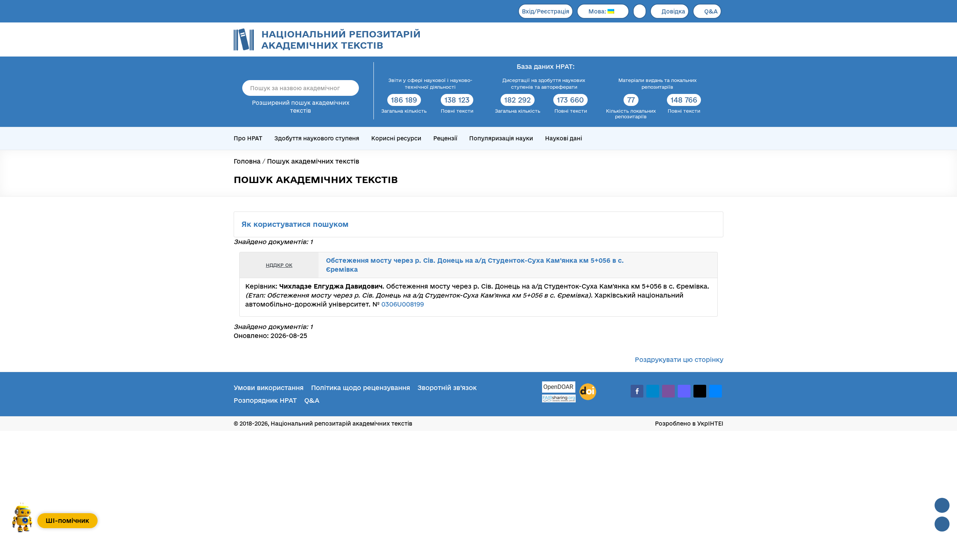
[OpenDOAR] (559, 388)
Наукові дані (563, 138)
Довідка (673, 11)
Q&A (711, 11)
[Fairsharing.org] (559, 398)
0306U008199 (402, 304)
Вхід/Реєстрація (545, 11)
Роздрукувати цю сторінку (679, 359)
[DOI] (587, 391)
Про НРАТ (248, 138)
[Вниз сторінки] (942, 524)
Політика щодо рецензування (360, 387)
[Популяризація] (706, 265)
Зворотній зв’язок (447, 387)
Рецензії (445, 138)
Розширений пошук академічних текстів (301, 107)
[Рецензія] (697, 265)
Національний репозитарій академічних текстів (341, 39)
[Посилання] (689, 265)
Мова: (597, 11)
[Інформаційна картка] (681, 265)
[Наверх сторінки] (942, 505)
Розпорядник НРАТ (265, 400)
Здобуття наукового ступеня (316, 138)
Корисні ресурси (396, 138)
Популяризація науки (501, 138)
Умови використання (269, 387)
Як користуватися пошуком (296, 224)
